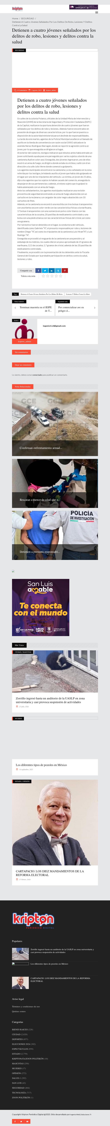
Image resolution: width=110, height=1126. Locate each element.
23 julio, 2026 (24, 706)
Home (15, 18)
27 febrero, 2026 (25, 879)
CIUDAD (18, 652)
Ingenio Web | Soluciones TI (80, 1114)
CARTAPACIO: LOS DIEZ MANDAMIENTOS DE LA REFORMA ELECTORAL (50, 873)
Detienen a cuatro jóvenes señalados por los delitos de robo (42, 294)
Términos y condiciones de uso (26, 1006)
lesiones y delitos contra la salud (78, 294)
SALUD (15, 1078)
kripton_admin (51, 90)
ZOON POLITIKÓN (21, 1097)
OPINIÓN (26, 781)
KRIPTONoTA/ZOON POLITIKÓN (28, 1058)
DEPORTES (17, 1039)
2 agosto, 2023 (36, 90)
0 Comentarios (22, 90)
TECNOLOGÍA (19, 1092)
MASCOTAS (27, 652)
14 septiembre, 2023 (26, 769)
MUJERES (18, 718)
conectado (37, 375)
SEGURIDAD (27, 18)
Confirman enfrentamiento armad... (41, 448)
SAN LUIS (16, 1082)
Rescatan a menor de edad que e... (40, 500)
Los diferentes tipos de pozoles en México (41, 765)
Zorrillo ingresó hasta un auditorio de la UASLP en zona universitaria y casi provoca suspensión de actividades (50, 700)
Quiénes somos (19, 1011)
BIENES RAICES (20, 1029)
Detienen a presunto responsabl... (40, 552)
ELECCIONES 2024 (21, 1044)
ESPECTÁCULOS (20, 1048)
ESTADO (18, 781)
